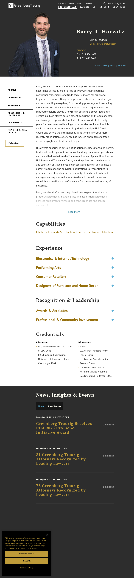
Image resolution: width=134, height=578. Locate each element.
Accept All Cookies (26, 554)
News (71, 3)
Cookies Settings (27, 568)
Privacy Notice (38, 540)
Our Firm (62, 3)
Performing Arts (48, 267)
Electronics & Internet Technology (62, 258)
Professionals (67, 7)
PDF (105, 65)
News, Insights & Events (17, 131)
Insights (104, 7)
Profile (12, 90)
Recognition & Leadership (16, 114)
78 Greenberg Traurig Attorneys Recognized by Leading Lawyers (61, 490)
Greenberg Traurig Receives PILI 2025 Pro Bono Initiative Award (64, 427)
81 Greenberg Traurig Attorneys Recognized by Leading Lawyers (61, 459)
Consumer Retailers (51, 276)
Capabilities (88, 7)
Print (112, 65)
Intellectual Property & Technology (55, 232)
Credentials (15, 122)
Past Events (54, 406)
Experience (14, 105)
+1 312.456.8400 (87, 58)
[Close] (47, 535)
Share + (121, 65)
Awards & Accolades (52, 310)
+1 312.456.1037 (87, 54)
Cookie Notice (10, 543)
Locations (119, 7)
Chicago (81, 50)
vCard (97, 65)
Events (79, 3)
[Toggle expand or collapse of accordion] (112, 258)
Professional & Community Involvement (67, 319)
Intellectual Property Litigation (95, 232)
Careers (88, 3)
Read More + (75, 212)
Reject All (27, 561)
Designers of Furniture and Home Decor (67, 285)
